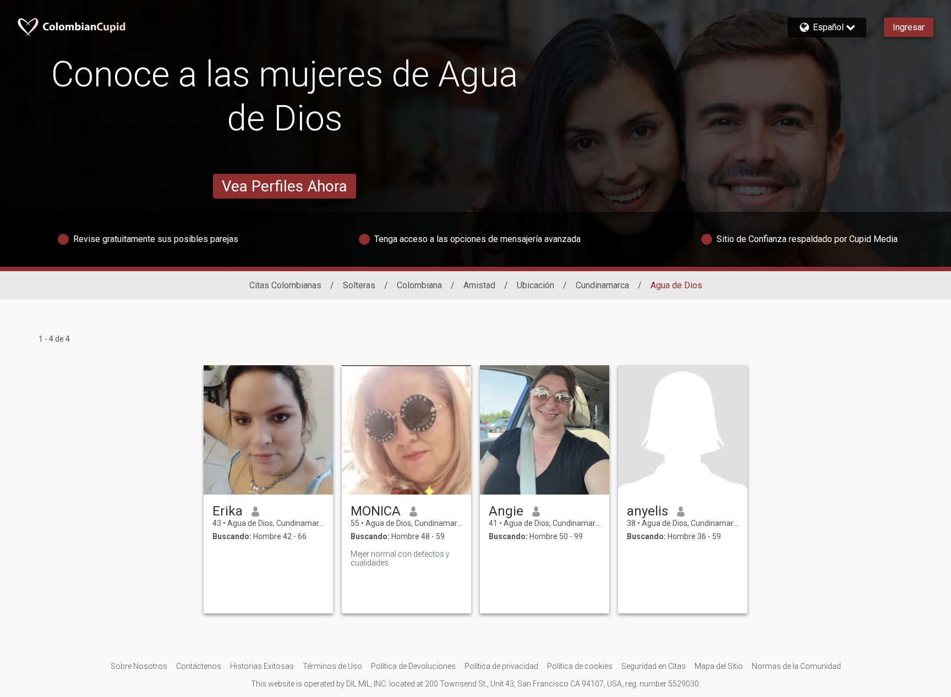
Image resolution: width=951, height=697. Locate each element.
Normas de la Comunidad (796, 666)
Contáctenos (198, 666)
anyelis (647, 511)
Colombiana (419, 285)
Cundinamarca (602, 285)
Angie (506, 511)
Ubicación (535, 285)
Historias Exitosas (262, 666)
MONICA (376, 511)
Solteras (359, 285)
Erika (227, 511)
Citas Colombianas (285, 285)
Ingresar (909, 27)
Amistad (479, 285)
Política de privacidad (501, 666)
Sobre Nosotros (139, 666)
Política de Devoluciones (413, 666)
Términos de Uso (332, 666)
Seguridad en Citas (653, 666)
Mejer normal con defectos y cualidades (400, 558)
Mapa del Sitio (719, 666)
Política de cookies (580, 666)
